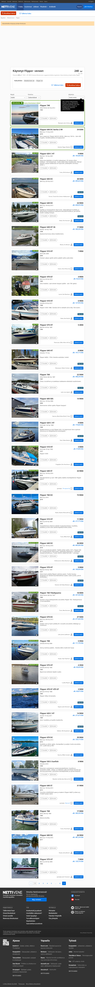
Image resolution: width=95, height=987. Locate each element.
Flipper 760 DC (47, 504)
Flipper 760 (47, 383)
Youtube (77, 899)
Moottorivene (10, 18)
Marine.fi (67, 803)
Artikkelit (52, 7)
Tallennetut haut (9, 910)
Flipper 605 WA (47, 407)
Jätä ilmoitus (88, 7)
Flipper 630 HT (47, 236)
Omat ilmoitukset (9, 913)
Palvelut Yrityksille (55, 916)
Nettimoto (14, 1)
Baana (45, 1)
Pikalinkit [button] (43, 7)
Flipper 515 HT (47, 260)
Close (82, 101)
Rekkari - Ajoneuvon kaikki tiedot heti (82, 907)
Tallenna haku (26, 13)
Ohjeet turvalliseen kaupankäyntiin (80, 912)
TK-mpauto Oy (66, 488)
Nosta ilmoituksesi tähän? (32, 103)
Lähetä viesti (78, 123)
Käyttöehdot (30, 921)
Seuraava (64, 883)
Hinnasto (52, 910)
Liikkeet (36, 7)
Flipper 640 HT (47, 359)
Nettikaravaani (35, 1)
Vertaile (54, 118)
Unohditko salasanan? (34, 913)
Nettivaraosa (27, 1)
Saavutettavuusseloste (34, 924)
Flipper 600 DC (47, 844)
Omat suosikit (8, 916)
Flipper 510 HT (47, 310)
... (55, 883)
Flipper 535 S (47, 770)
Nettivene (8, 6)
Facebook (77, 895)
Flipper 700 (47, 650)
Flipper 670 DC (47, 626)
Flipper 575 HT (47, 334)
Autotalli (9, 1)
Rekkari (41, 1)
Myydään (3, 18)
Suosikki (45, 118)
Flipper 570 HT (47, 576)
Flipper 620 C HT (47, 163)
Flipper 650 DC (47, 188)
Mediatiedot (53, 913)
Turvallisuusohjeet (32, 918)
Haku (21, 7)
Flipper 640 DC (47, 138)
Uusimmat (28, 7)
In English (91, 1)
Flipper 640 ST (47, 480)
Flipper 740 (47, 113)
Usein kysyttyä (31, 916)
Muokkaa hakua (9, 13)
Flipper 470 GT (47, 286)
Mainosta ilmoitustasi (10, 918)
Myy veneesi (36, 900)
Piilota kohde (13, 154)
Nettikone (20, 1)
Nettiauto (3, 1)
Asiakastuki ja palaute (34, 910)
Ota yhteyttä (53, 918)
